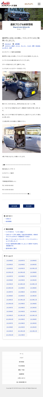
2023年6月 (21, 307)
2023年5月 (33, 307)
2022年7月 (9, 323)
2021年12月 (21, 331)
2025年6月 (21, 276)
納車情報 (17, 44)
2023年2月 (33, 311)
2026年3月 (33, 264)
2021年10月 (9, 335)
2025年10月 (21, 272)
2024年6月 (21, 292)
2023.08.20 (8, 44)
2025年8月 (33, 272)
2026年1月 (21, 268)
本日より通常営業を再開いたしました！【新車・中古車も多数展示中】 (22, 245)
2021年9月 (21, 335)
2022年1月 (9, 331)
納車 (10, 48)
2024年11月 (33, 284)
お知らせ (8, 219)
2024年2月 (33, 296)
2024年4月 (9, 296)
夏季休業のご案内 (11, 248)
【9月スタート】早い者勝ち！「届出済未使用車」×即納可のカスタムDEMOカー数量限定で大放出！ (22, 235)
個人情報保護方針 (21, 382)
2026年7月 (21, 260)
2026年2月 (9, 268)
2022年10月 (9, 319)
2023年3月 (21, 311)
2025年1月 (9, 284)
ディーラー (23, 46)
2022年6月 (21, 323)
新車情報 (21, 362)
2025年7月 (9, 276)
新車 (33, 46)
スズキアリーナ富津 (10, 46)
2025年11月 (9, 272)
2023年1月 (9, 315)
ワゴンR (29, 46)
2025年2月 (33, 280)
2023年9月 (21, 303)
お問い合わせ (21, 378)
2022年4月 (9, 327)
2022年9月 (21, 319)
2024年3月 (21, 296)
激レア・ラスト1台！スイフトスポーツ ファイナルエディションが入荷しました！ (22, 240)
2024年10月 (9, 288)
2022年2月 (33, 327)
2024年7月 (9, 292)
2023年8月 (33, 303)
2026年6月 (33, 260)
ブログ (21, 357)
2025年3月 (21, 280)
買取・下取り (21, 370)
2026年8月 (9, 260)
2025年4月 (9, 280)
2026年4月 (21, 264)
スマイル (18, 46)
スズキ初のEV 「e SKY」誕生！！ (15, 232)
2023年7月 (9, 307)
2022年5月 (33, 323)
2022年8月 (33, 319)
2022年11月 (33, 315)
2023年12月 (21, 300)
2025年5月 (33, 276)
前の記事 (14, 206)
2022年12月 (21, 315)
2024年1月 (9, 300)
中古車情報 (21, 366)
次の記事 (29, 206)
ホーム (18, 29)
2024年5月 (33, 292)
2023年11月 (33, 300)
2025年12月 (33, 268)
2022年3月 (21, 327)
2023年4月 (9, 311)
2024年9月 (21, 288)
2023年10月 (9, 303)
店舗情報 (21, 374)
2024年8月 (33, 288)
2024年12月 (21, 284)
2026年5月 (9, 264)
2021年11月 (33, 331)
